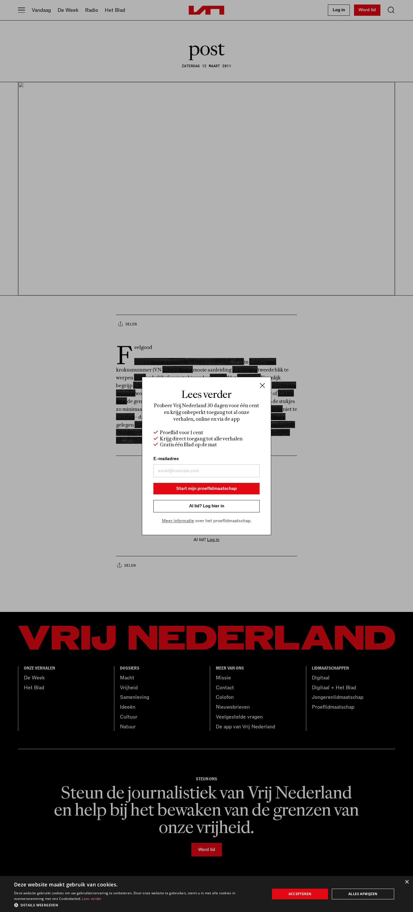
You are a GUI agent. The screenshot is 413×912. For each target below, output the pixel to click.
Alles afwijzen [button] (363, 893)
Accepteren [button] (300, 893)
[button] (138, 905)
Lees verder (91, 898)
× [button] (407, 882)
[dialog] (206, 894)
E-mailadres (166, 458)
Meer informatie (178, 521)
